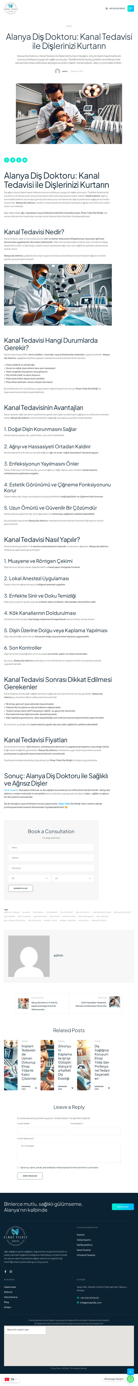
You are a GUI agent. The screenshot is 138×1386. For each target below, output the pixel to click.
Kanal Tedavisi (84, 1249)
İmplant (81, 1234)
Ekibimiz (8, 1291)
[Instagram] (10, 1271)
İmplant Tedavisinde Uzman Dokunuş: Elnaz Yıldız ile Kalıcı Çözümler (29, 1062)
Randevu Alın (20, 888)
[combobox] (29, 878)
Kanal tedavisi (11, 790)
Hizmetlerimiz (11, 1297)
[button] (115, 8)
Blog (6, 1302)
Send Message (30, 1176)
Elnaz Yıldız (64, 803)
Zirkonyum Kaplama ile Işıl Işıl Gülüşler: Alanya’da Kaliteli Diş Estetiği (65, 1062)
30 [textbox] (56, 878)
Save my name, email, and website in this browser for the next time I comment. (59, 1167)
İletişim (7, 1307)
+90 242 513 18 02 (89, 1297)
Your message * (26, 1139)
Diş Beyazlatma (84, 1244)
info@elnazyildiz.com (91, 1302)
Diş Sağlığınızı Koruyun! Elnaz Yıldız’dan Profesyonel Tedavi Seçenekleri (102, 1062)
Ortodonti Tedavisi (86, 1255)
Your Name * (24, 1124)
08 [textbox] (13, 878)
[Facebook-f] (5, 1271)
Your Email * (77, 1124)
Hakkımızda (10, 1287)
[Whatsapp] (130, 1379)
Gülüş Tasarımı (84, 1239)
